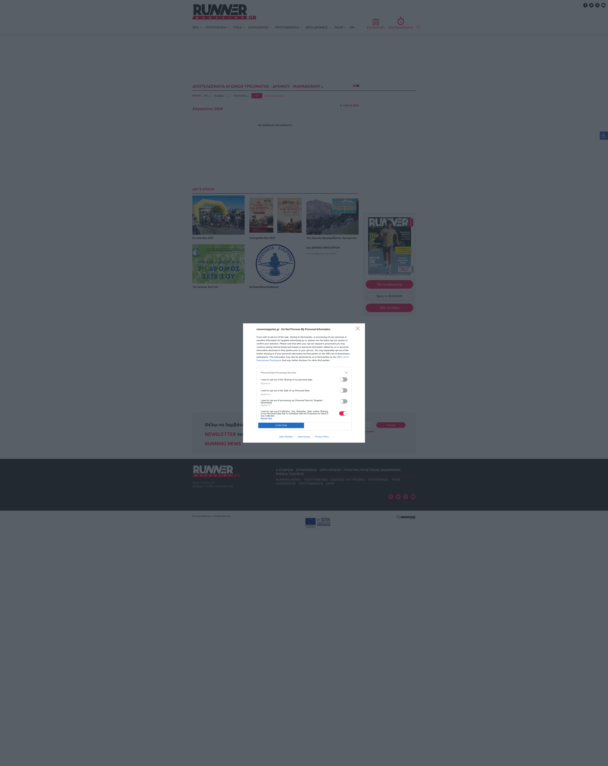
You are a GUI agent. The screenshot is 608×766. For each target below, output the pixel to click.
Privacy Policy (322, 436)
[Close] (359, 330)
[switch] (343, 379)
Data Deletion (286, 436)
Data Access (304, 436)
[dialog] (304, 383)
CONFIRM (281, 425)
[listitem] (304, 372)
